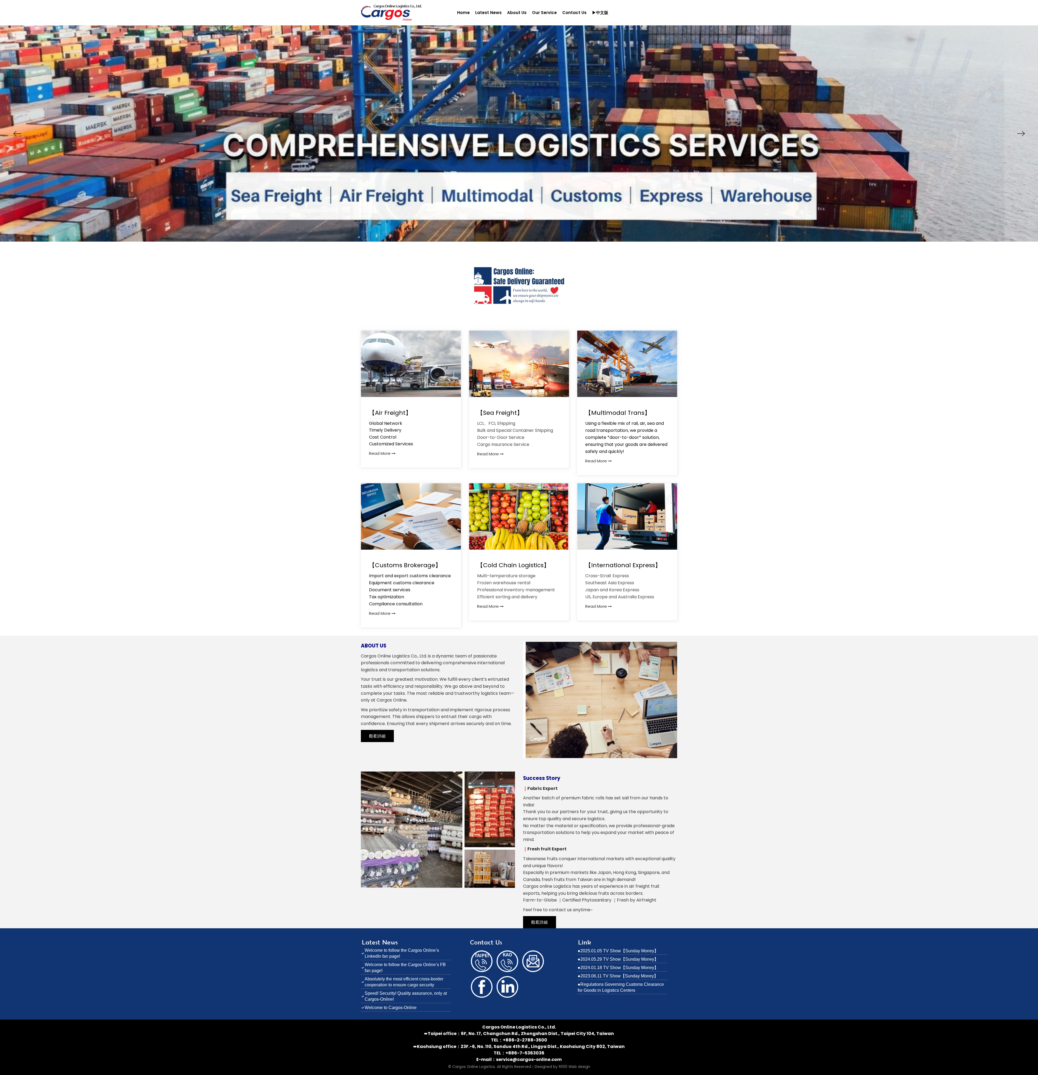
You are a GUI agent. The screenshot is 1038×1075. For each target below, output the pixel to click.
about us (517, 12)
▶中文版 (600, 12)
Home (463, 12)
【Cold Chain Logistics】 (513, 565)
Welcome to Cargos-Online (391, 1007)
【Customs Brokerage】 (405, 565)
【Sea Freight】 (500, 413)
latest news (488, 12)
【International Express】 (623, 565)
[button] (17, 133)
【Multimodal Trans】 (617, 413)
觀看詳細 (377, 736)
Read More (380, 453)
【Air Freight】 (390, 413)
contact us (574, 12)
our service (544, 12)
